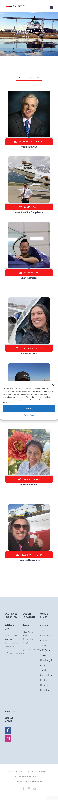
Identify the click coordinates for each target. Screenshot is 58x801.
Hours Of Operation (45, 687)
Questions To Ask (46, 628)
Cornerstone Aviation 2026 (18, 771)
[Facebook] (8, 730)
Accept (29, 408)
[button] (53, 385)
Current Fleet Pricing (46, 677)
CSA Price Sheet (45, 653)
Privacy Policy (29, 415)
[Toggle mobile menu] (51, 7)
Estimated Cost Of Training (45, 640)
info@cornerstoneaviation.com (29, 781)
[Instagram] (8, 738)
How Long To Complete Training (46, 665)
